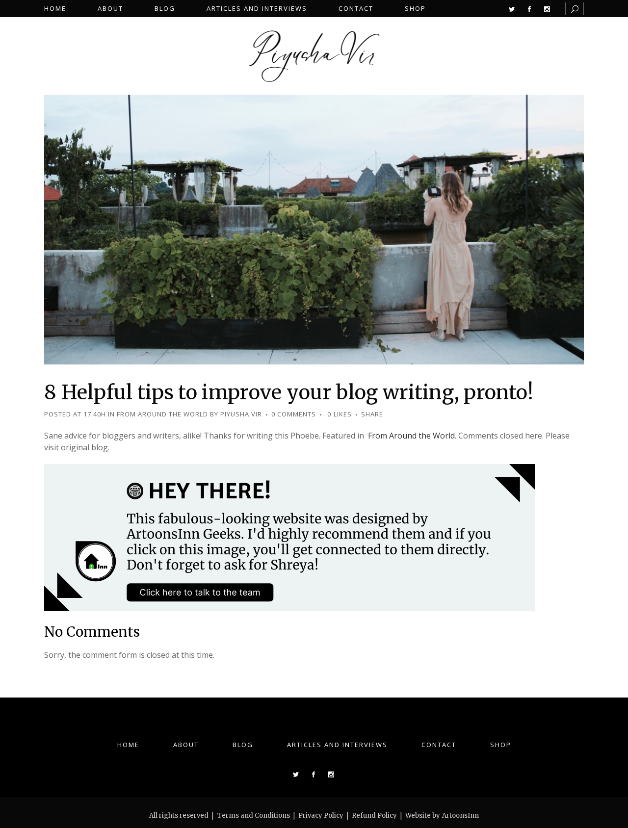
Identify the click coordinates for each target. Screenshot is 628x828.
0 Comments (293, 414)
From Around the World (162, 414)
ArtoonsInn (460, 815)
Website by (422, 815)
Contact (438, 744)
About (186, 744)
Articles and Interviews (337, 744)
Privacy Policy (320, 815)
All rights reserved (179, 815)
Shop (500, 744)
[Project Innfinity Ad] (289, 537)
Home (128, 744)
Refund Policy (374, 815)
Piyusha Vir (241, 414)
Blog (243, 744)
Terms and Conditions (253, 815)
